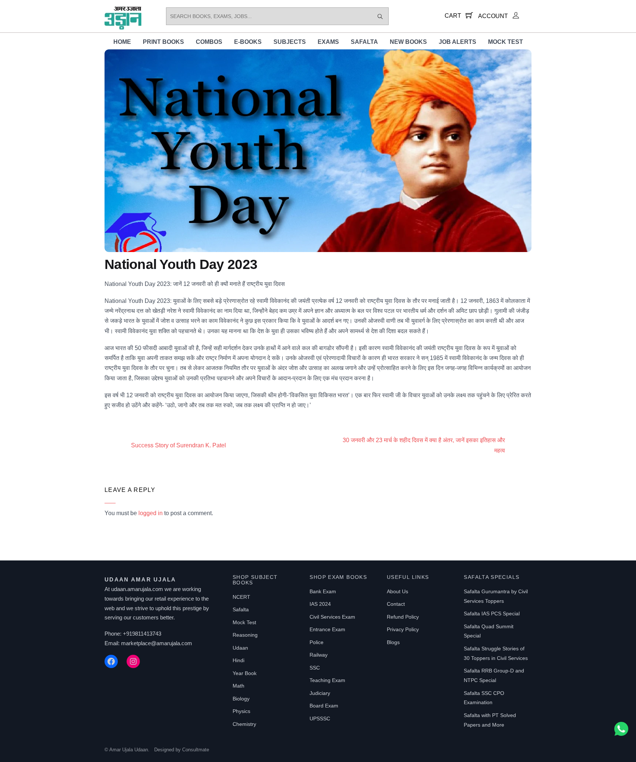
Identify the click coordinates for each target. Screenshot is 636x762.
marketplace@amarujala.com (156, 643)
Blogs (393, 642)
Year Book (245, 673)
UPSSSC (320, 718)
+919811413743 (142, 633)
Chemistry (244, 724)
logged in (150, 513)
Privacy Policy (403, 629)
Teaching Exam (327, 680)
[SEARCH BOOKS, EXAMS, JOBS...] (380, 16)
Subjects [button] (289, 42)
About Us (397, 591)
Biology (241, 699)
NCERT (241, 597)
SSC (315, 668)
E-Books (248, 42)
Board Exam (324, 706)
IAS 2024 (320, 604)
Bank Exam (323, 591)
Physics (241, 711)
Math (238, 686)
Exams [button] (328, 42)
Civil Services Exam (332, 617)
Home (122, 42)
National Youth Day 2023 (181, 264)
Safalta (364, 42)
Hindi (238, 660)
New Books (408, 42)
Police (317, 642)
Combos (209, 42)
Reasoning (245, 635)
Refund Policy (403, 617)
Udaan (240, 648)
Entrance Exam (327, 629)
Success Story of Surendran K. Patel (178, 445)
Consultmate (195, 749)
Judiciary (320, 693)
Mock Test (505, 42)
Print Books (163, 42)
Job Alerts (457, 42)
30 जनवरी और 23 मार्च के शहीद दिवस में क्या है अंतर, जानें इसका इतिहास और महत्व (424, 445)
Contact (396, 604)
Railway (319, 655)
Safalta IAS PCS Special (492, 613)
